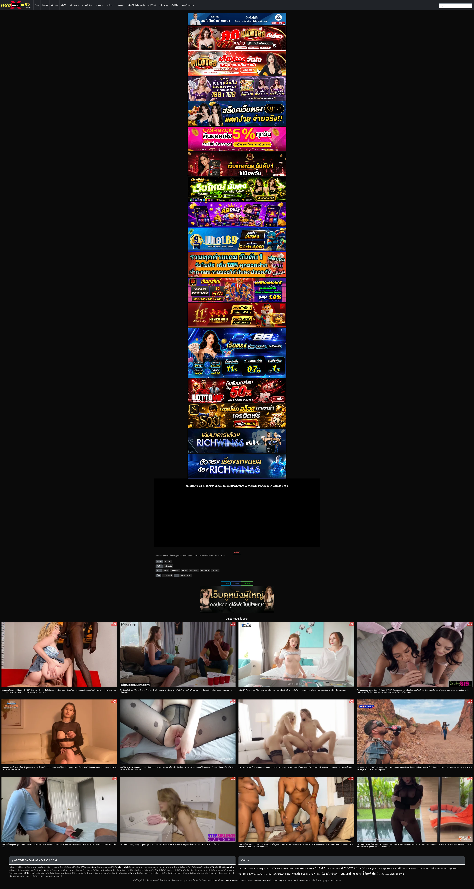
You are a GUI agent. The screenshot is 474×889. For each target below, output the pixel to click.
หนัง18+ (440, 869)
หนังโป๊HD (205, 571)
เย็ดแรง (387, 874)
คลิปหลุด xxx (372, 868)
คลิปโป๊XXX (400, 868)
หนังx (456, 869)
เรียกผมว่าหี (167, 575)
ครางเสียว (331, 869)
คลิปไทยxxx (411, 868)
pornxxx (266, 868)
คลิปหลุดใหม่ (123, 867)
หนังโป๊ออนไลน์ (325, 873)
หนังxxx (242, 873)
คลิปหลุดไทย (384, 869)
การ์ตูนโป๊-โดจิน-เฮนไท (136, 5)
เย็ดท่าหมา (175, 571)
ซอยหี (425, 868)
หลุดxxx (336, 874)
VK (212, 867)
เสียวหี (392, 874)
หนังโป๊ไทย (163, 5)
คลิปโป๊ (63, 5)
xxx (273, 868)
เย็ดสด (366, 873)
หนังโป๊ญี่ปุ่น (299, 873)
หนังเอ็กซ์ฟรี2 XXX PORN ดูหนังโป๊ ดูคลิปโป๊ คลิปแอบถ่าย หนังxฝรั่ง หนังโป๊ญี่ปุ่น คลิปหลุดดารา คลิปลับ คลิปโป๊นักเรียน (260, 880)
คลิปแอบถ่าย (74, 5)
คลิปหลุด (54, 5)
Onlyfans (47, 870)
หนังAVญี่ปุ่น (449, 868)
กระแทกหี (310, 869)
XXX (27, 873)
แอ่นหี (166, 571)
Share (226, 583)
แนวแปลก (100, 5)
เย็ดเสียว (382, 874)
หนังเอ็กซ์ (271, 874)
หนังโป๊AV (279, 874)
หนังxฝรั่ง (110, 5)
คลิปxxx (347, 868)
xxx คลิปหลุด (282, 868)
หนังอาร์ (121, 5)
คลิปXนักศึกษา (87, 5)
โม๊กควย (400, 873)
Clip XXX (242, 868)
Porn (37, 5)
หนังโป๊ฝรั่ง (194, 571)
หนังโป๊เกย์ (152, 5)
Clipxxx (250, 869)
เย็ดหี (375, 873)
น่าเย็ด (432, 868)
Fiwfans (132, 873)
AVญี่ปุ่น (45, 5)
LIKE (238, 552)
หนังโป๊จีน (174, 5)
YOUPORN (302, 869)
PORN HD (258, 869)
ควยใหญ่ (419, 869)
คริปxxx (338, 869)
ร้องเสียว (215, 571)
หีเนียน (184, 571)
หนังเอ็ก (265, 874)
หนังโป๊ (82, 867)
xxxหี (297, 869)
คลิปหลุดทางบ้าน (227, 867)
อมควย (345, 873)
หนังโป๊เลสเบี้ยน (188, 5)
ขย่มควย (321, 868)
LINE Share (247, 583)
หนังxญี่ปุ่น (251, 874)
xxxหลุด (292, 869)
